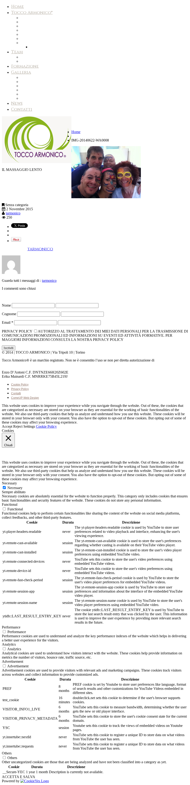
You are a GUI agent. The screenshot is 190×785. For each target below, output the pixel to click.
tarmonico (13, 213)
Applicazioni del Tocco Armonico (44, 34)
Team (17, 52)
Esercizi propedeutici (35, 77)
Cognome (9, 314)
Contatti (21, 109)
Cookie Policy (19, 384)
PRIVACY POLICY (17, 331)
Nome (6, 305)
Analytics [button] (9, 644)
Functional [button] (9, 504)
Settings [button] (29, 426)
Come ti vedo (30, 86)
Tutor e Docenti (31, 90)
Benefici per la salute (36, 30)
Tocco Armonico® (32, 13)
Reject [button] (17, 426)
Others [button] (7, 753)
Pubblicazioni (30, 43)
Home (17, 6)
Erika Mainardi (30, 61)
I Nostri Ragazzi (32, 82)
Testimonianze (30, 39)
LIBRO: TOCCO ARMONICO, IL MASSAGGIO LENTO (69, 47)
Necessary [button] (9, 483)
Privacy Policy (20, 389)
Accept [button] (7, 426)
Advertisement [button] (12, 661)
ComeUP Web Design (25, 397)
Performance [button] (11, 627)
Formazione (25, 66)
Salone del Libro (32, 98)
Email (7, 322)
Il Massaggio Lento (34, 18)
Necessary (14, 488)
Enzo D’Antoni (30, 57)
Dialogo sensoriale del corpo (42, 26)
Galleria (21, 72)
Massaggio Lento (33, 94)
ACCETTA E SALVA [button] (18, 777)
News (16, 103)
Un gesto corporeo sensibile (41, 22)
